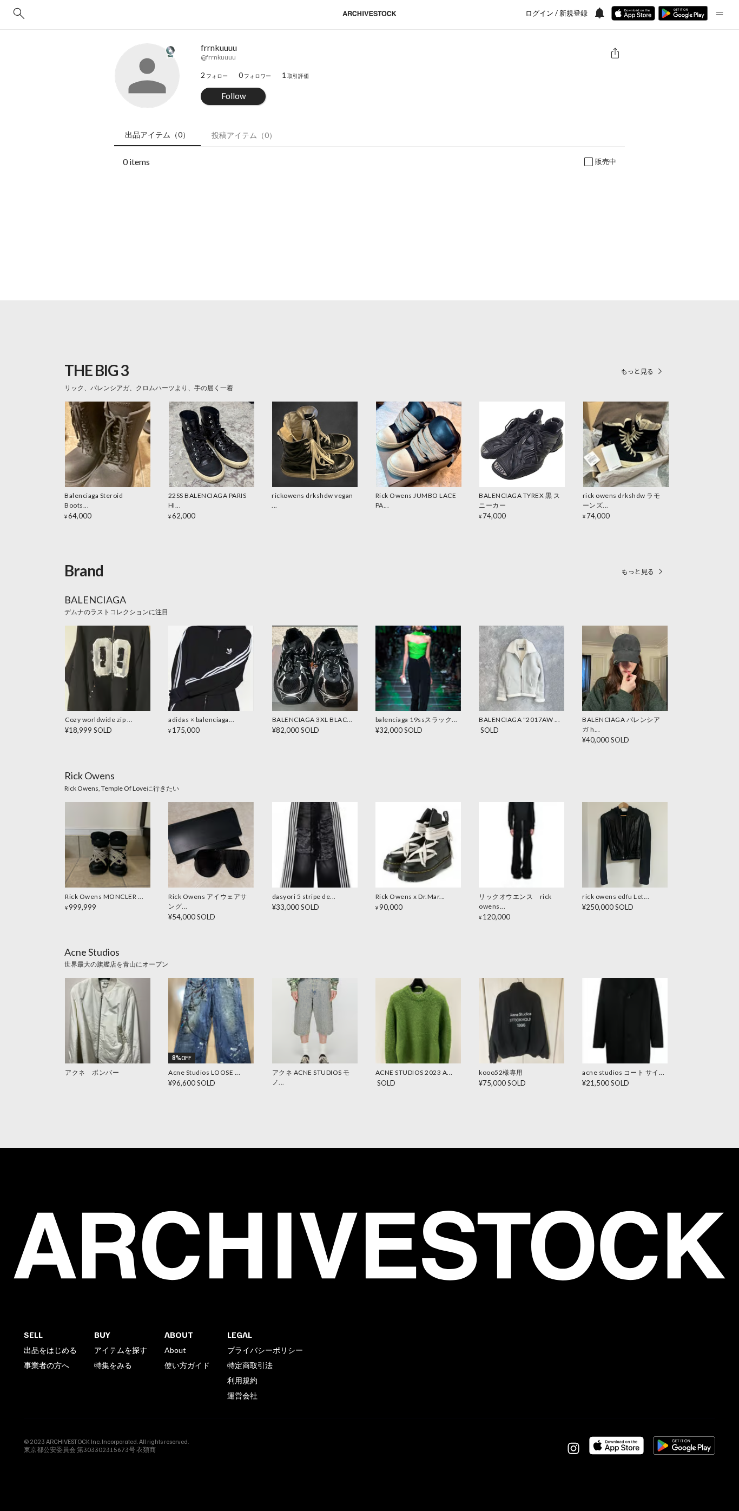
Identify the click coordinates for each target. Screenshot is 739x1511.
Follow (233, 96)
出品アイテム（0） (157, 134)
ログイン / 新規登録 (556, 13)
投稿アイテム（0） (244, 135)
